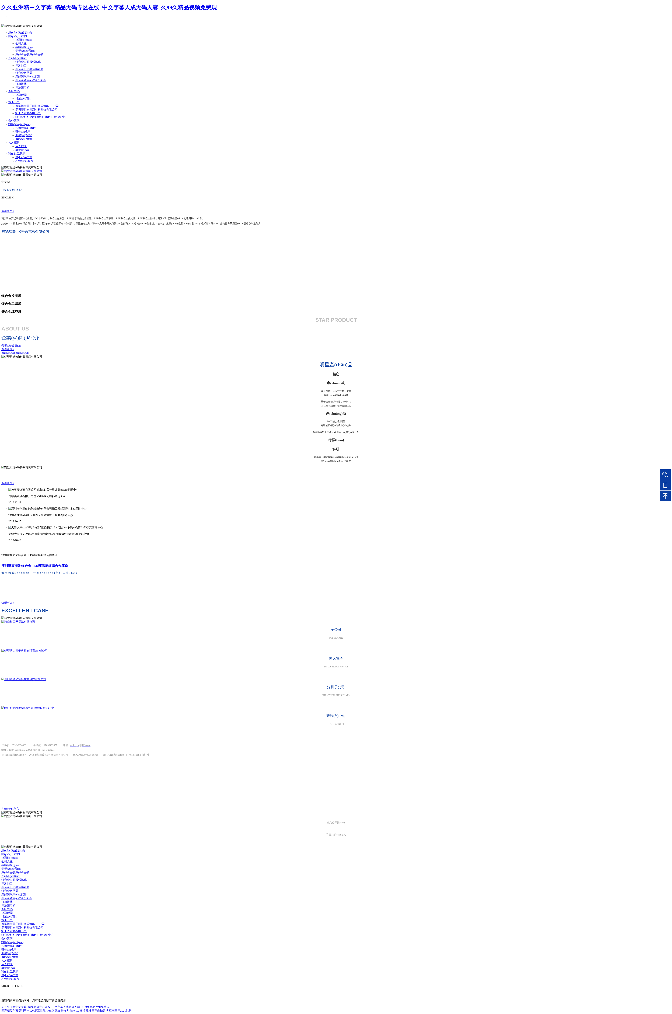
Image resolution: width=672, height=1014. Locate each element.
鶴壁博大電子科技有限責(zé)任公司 (37, 105)
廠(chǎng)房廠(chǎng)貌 (29, 54)
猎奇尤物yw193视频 (73, 1010)
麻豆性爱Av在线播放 (47, 1010)
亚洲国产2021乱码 (120, 1010)
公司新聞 (21, 94)
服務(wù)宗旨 (23, 135)
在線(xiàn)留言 (24, 160)
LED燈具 (21, 83)
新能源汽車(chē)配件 (28, 76)
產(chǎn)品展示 (17, 58)
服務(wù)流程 (23, 138)
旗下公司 (14, 102)
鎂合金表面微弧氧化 (28, 61)
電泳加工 (21, 65)
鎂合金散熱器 (23, 72)
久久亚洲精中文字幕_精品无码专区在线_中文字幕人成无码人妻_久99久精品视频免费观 (109, 7)
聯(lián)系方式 (23, 157)
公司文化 (21, 43)
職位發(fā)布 (22, 149)
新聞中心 (14, 91)
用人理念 (21, 146)
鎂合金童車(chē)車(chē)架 (30, 80)
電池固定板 (22, 87)
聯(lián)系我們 (16, 153)
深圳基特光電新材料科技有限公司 (36, 109)
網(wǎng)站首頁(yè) (20, 32)
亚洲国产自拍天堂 (97, 1010)
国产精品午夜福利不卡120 (17, 1010)
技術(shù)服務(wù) (19, 124)
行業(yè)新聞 (23, 98)
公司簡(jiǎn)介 (23, 39)
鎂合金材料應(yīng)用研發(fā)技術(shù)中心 (41, 116)
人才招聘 (14, 142)
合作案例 (14, 120)
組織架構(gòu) (24, 47)
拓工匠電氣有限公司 (28, 113)
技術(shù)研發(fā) (25, 127)
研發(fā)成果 (22, 131)
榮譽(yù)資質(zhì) (25, 50)
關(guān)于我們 (17, 36)
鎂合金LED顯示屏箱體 (29, 69)
